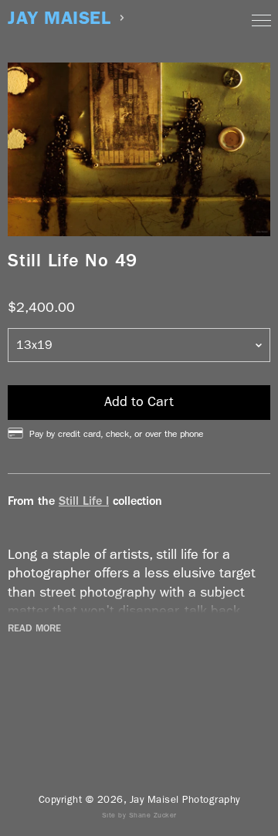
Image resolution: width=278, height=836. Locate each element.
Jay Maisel (59, 18)
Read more (34, 628)
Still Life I (84, 500)
